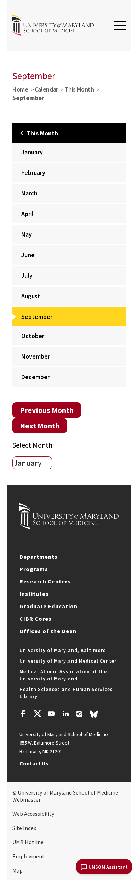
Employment (28, 856)
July (27, 275)
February (33, 172)
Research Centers (45, 581)
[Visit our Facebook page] (23, 714)
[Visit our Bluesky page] (94, 715)
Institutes (34, 593)
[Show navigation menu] (120, 26)
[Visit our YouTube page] (51, 714)
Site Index (24, 827)
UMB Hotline (28, 842)
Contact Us (33, 763)
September (36, 316)
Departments (38, 556)
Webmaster (26, 799)
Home (20, 89)
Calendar (46, 89)
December (35, 377)
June (28, 255)
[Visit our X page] (37, 714)
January (32, 152)
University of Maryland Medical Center (67, 661)
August (30, 296)
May (26, 234)
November (35, 356)
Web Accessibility (33, 813)
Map (17, 870)
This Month (79, 89)
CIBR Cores (35, 618)
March (29, 193)
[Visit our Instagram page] (79, 714)
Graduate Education (48, 606)
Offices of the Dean (47, 631)
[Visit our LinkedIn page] (65, 714)
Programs (33, 568)
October (32, 336)
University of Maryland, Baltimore (62, 650)
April (27, 214)
